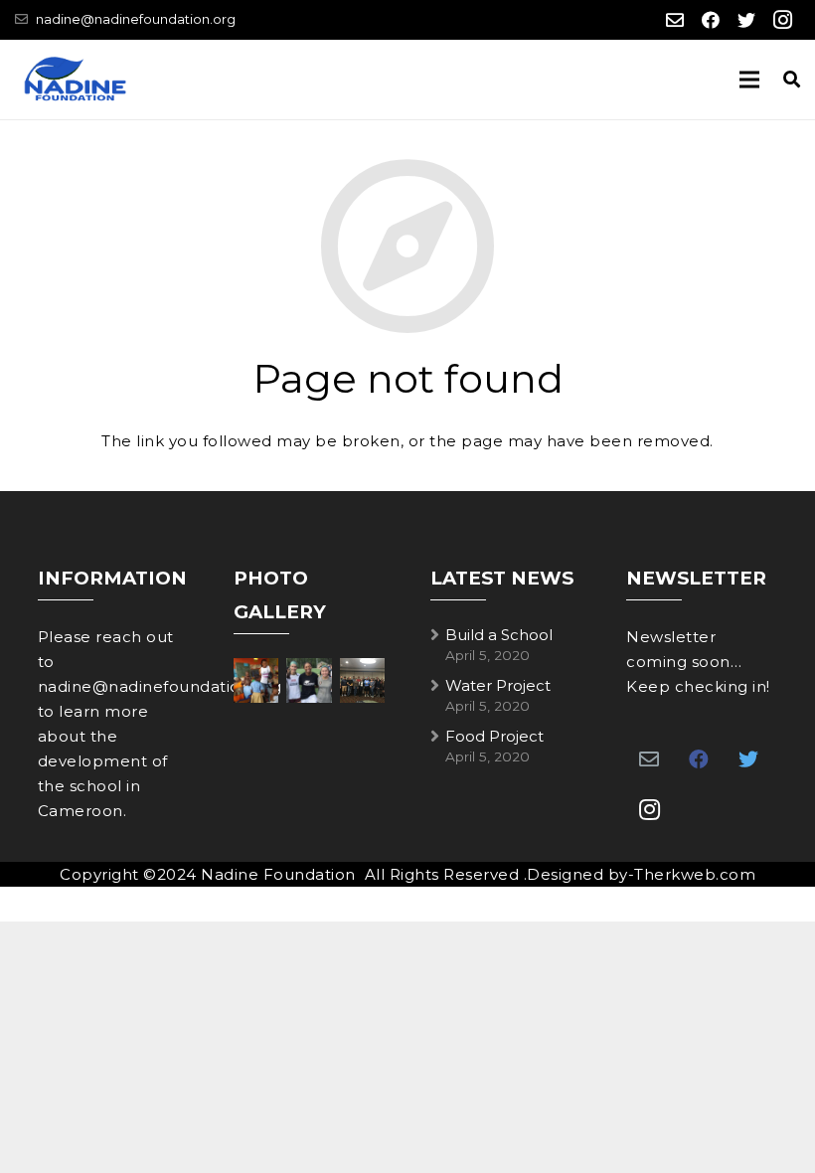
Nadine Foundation (279, 874)
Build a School (499, 634)
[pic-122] (362, 680)
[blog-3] (308, 680)
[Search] (791, 79)
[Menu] (749, 79)
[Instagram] (782, 20)
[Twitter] (746, 20)
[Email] (675, 20)
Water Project (498, 685)
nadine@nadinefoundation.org (136, 19)
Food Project (494, 736)
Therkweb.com (694, 874)
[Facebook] (711, 20)
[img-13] (256, 680)
